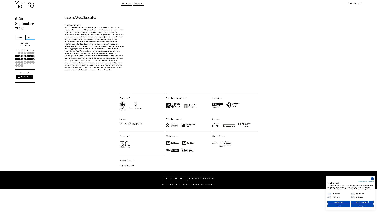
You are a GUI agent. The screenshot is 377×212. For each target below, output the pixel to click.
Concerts (128, 3)
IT (348, 3)
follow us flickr (181, 179)
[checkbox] (329, 194)
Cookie (195, 184)
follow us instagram (171, 179)
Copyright (207, 184)
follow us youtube (176, 179)
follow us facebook (166, 179)
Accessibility (201, 184)
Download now (26, 76)
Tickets (139, 3)
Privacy (190, 184)
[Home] (68, 4)
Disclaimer (185, 184)
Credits (213, 184)
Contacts (178, 184)
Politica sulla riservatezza (366, 181)
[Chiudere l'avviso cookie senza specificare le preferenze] (372, 178)
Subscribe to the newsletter (202, 178)
